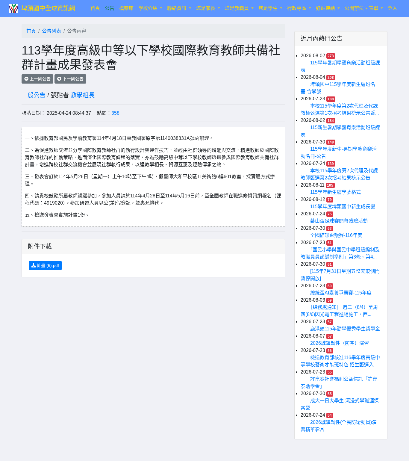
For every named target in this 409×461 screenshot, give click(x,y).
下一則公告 (72, 78)
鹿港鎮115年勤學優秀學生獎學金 (345, 328)
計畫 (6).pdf (47, 265)
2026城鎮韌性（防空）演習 (339, 343)
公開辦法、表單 (362, 8)
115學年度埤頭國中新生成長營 (342, 206)
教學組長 (83, 95)
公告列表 (51, 31)
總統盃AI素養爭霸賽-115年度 (341, 292)
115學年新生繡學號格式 (335, 192)
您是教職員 (237, 8)
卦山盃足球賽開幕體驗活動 (339, 220)
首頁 (96, 8)
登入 (392, 8)
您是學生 (268, 8)
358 (115, 113)
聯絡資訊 (177, 8)
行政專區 (297, 8)
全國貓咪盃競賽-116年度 (336, 235)
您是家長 (206, 8)
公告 (109, 8)
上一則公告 (39, 78)
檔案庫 (126, 8)
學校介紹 (148, 8)
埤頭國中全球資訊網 (48, 8)
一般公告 (34, 95)
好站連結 (326, 8)
